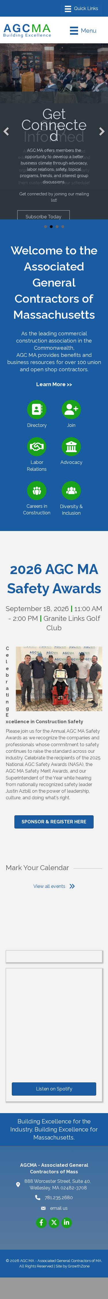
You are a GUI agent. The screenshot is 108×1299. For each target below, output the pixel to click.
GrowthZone (79, 1265)
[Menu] (81, 9)
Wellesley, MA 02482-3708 (58, 1183)
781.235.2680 (59, 1196)
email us (59, 1207)
